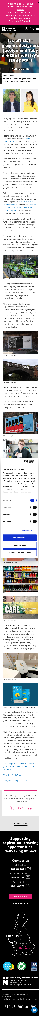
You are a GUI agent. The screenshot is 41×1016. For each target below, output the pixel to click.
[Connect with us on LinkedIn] (33, 1006)
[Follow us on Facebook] (7, 1006)
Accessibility (18, 999)
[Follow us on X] (14, 1006)
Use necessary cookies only (20, 552)
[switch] (33, 507)
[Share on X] (20, 808)
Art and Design (10, 795)
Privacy (27, 999)
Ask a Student (20, 896)
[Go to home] (9, 29)
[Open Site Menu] (38, 28)
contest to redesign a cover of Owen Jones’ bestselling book (19, 207)
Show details (27, 531)
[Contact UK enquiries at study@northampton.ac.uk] (28, 868)
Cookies (35, 999)
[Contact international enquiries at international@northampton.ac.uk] (28, 877)
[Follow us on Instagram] (27, 1006)
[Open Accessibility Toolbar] (26, 28)
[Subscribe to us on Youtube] (20, 1006)
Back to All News (20, 823)
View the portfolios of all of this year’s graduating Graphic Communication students (19, 766)
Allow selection (20, 545)
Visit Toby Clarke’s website (14, 775)
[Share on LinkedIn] (29, 808)
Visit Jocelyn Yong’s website (15, 780)
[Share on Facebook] (11, 808)
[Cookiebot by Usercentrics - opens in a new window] (27, 461)
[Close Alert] (38, 2)
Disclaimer (7, 999)
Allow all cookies (19, 538)
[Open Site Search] (32, 28)
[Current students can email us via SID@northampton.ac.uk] (28, 885)
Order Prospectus (20, 903)
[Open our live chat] (34, 1010)
